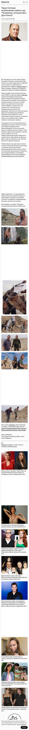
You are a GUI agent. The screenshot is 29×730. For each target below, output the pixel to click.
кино (22, 436)
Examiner (12, 425)
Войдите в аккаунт (7, 445)
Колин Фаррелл (6, 438)
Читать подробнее (21, 724)
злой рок (24, 95)
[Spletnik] (5, 2)
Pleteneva (9, 435)
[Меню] (27, 2)
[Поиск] (24, 2)
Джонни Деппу (21, 87)
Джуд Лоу (8, 436)
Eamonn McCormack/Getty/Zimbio (14, 429)
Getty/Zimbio (22, 430)
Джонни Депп (16, 436)
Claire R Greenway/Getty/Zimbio (11, 428)
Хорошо (24, 727)
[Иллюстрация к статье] (14, 31)
